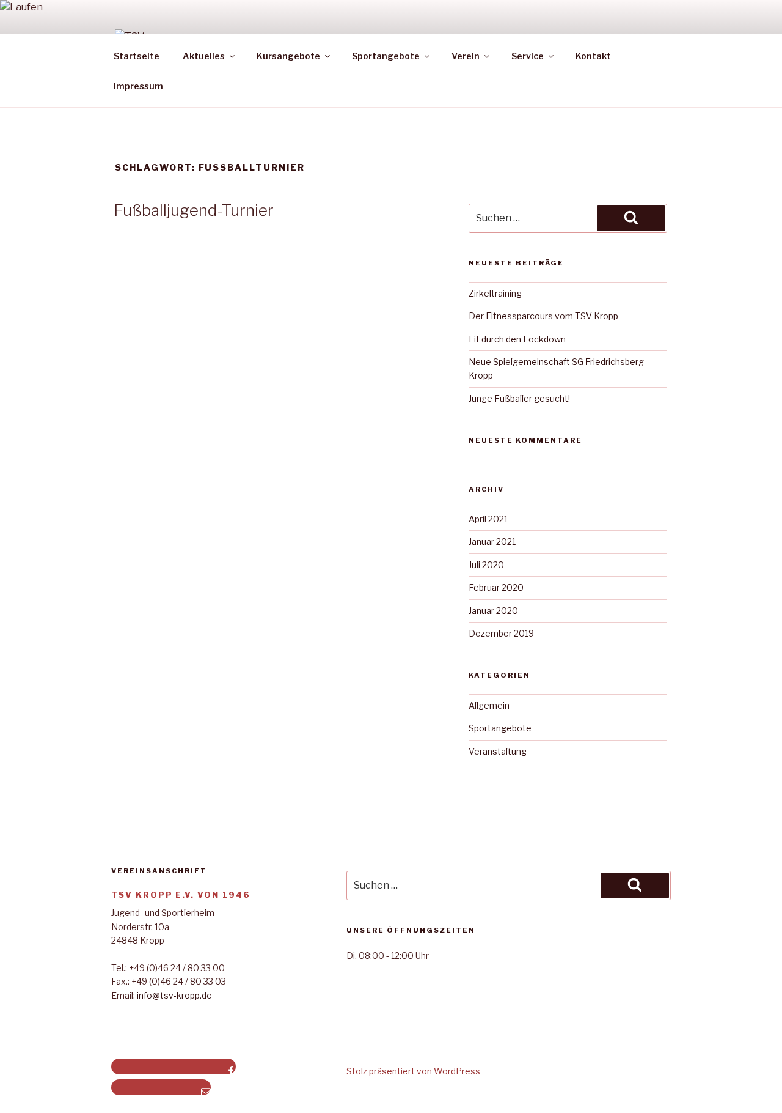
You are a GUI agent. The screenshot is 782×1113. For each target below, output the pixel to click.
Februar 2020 (496, 587)
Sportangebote (500, 728)
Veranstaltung (498, 751)
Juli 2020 (486, 565)
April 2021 (488, 519)
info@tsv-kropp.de (174, 995)
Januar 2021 (492, 541)
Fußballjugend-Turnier (194, 210)
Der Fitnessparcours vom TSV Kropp (543, 316)
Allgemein (489, 705)
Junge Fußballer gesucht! (519, 398)
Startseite (136, 56)
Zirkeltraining (495, 293)
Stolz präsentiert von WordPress (413, 1071)
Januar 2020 (493, 610)
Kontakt (593, 56)
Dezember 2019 (501, 633)
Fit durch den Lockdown (517, 339)
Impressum (138, 86)
